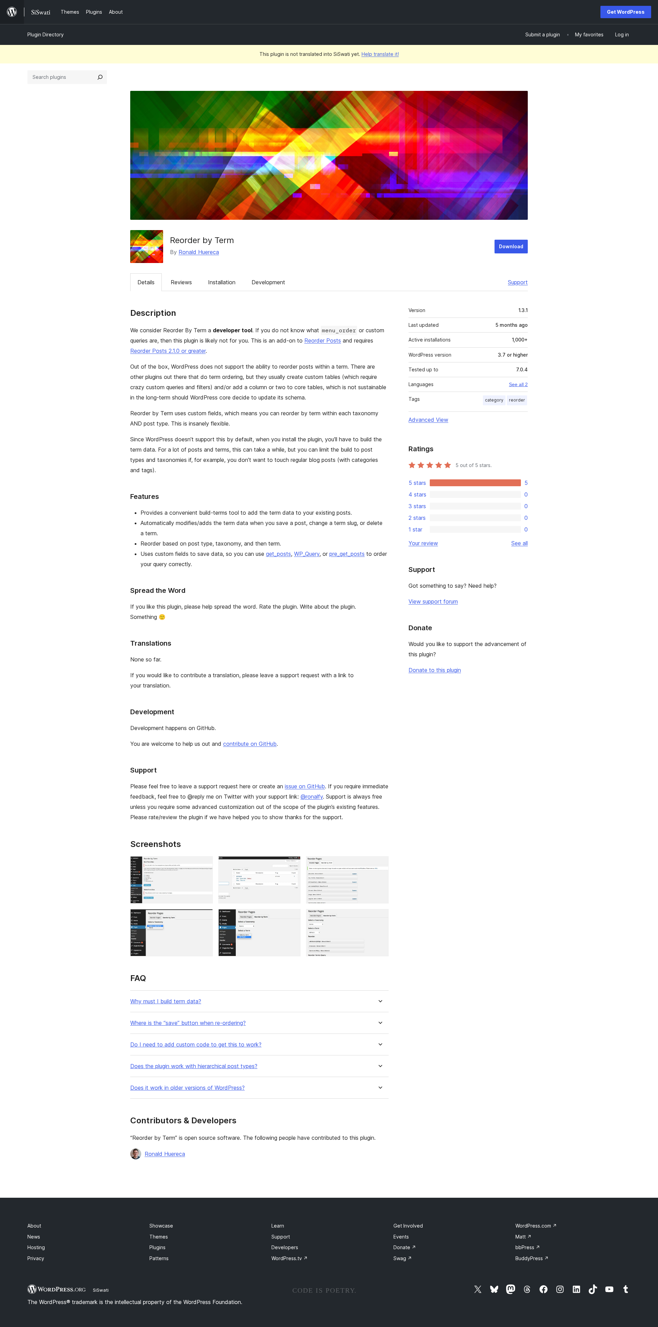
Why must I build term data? (165, 1001)
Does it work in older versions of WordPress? (187, 1088)
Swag (402, 1258)
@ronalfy (312, 796)
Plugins (157, 1247)
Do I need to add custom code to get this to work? (195, 1044)
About (34, 1226)
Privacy (35, 1258)
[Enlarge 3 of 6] (379, 865)
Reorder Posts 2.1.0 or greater (168, 350)
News (33, 1237)
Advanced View (428, 419)
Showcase (161, 1226)
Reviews (181, 282)
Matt (523, 1237)
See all (519, 543)
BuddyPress (532, 1258)
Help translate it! (380, 54)
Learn (277, 1226)
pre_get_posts (347, 553)
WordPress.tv (289, 1258)
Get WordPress (626, 12)
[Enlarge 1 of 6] (203, 865)
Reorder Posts (322, 340)
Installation (221, 282)
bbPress (527, 1247)
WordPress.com (536, 1226)
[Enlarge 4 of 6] (203, 918)
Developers (284, 1247)
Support (518, 282)
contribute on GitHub (250, 743)
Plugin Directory (45, 34)
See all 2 (518, 384)
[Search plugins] (100, 77)
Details (146, 282)
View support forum (433, 601)
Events (401, 1237)
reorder (517, 400)
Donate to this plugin (435, 670)
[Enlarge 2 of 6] (291, 865)
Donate (404, 1247)
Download (511, 246)
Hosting (36, 1247)
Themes (158, 1237)
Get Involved (408, 1226)
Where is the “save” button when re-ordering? (188, 1023)
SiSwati (101, 1290)
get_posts (278, 553)
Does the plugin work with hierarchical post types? (193, 1066)
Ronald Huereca (199, 252)
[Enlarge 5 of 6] (291, 918)
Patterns (159, 1258)
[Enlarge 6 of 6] (379, 918)
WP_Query (306, 553)
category (494, 400)
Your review (423, 543)
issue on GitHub (305, 786)
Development (268, 282)
